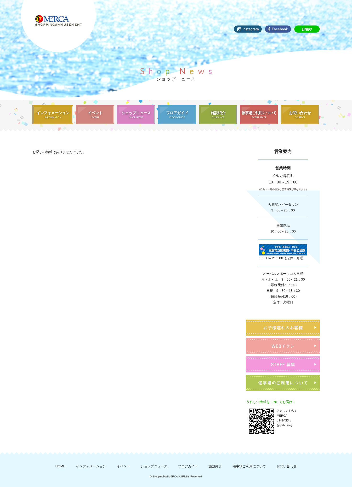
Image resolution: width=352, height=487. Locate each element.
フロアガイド (188, 466)
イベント (123, 466)
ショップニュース (154, 466)
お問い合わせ (287, 466)
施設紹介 (215, 466)
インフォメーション (91, 466)
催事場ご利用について (249, 466)
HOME (60, 466)
